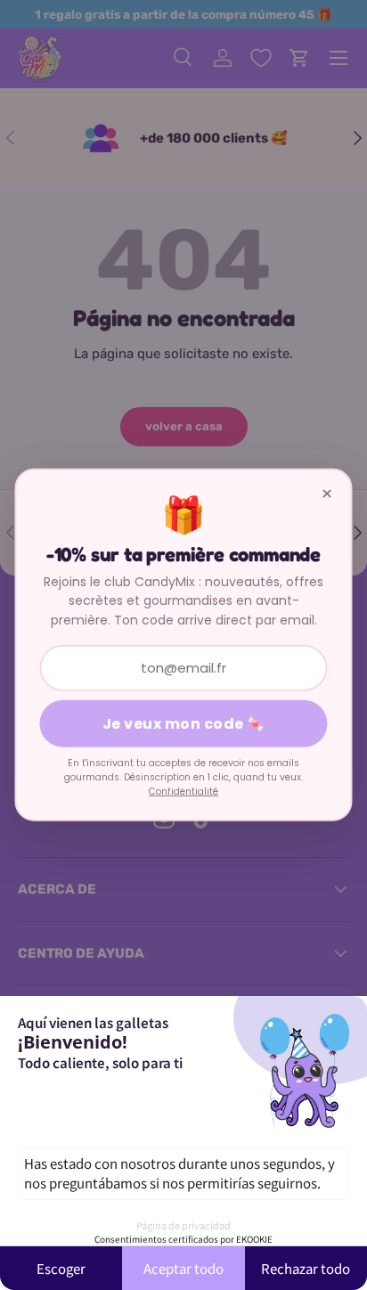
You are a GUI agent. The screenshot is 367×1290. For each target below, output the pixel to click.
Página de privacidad (183, 1225)
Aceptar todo (183, 1268)
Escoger (61, 1268)
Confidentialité (183, 790)
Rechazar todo (305, 1268)
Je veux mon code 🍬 (183, 724)
